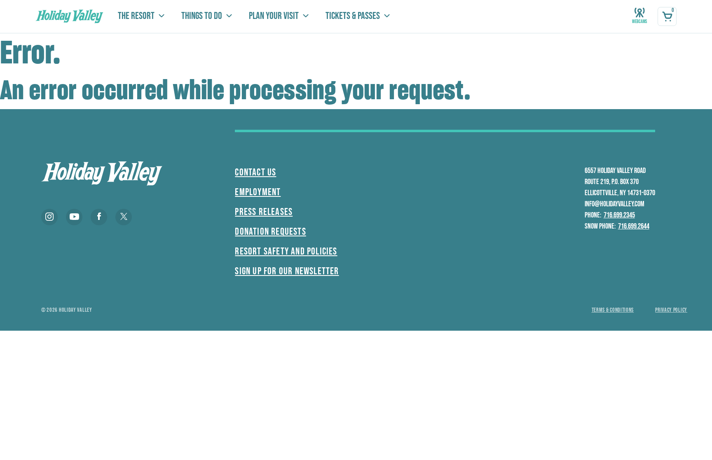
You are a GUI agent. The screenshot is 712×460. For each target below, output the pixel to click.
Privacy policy (671, 309)
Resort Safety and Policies (286, 251)
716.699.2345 (619, 215)
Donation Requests (270, 232)
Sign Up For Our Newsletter (287, 271)
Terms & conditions (613, 309)
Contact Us (255, 172)
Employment (258, 192)
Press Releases (264, 212)
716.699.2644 (633, 226)
